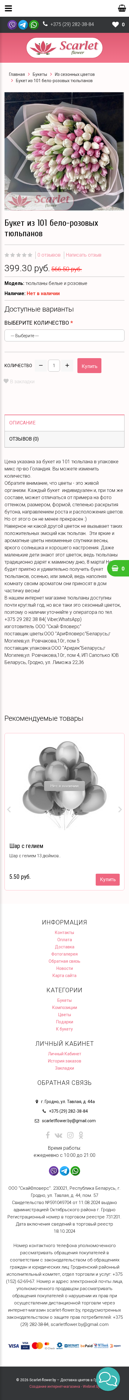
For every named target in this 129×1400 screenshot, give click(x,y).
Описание (22, 423)
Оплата (64, 940)
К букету (64, 1029)
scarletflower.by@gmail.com (69, 1120)
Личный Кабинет (64, 1054)
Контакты (64, 932)
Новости (64, 968)
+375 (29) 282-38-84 (72, 24)
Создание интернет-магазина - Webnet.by (64, 1386)
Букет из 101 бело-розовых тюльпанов (54, 80)
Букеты (40, 74)
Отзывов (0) (24, 439)
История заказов (64, 1061)
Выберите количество (36, 323)
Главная (17, 74)
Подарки (64, 1022)
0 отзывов (49, 255)
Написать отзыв (83, 255)
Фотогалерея (64, 954)
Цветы (64, 1015)
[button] (108, 1379)
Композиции (64, 1007)
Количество (18, 365)
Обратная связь (64, 961)
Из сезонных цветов (75, 74)
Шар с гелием (26, 845)
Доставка (64, 947)
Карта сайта (64, 975)
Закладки (64, 1068)
